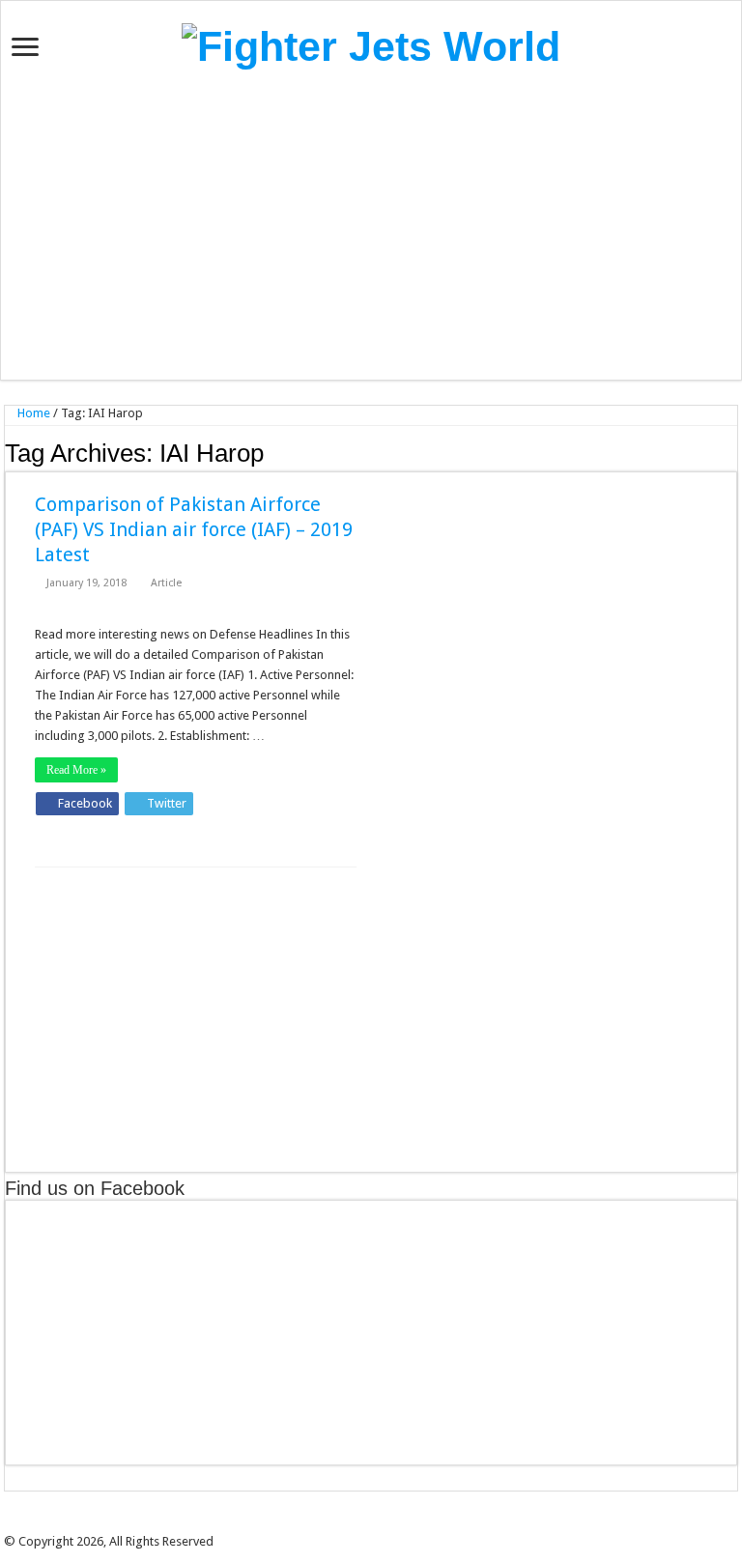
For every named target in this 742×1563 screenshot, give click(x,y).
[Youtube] (391, 1525)
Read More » (76, 770)
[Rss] (337, 1525)
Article (166, 583)
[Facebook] (351, 1525)
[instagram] (405, 1525)
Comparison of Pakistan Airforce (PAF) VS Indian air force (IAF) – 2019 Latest (194, 529)
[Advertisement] (371, 225)
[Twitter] (364, 1525)
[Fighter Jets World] (371, 43)
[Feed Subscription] (732, 452)
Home (32, 413)
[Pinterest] (378, 1525)
